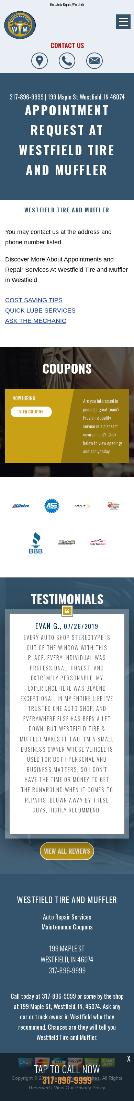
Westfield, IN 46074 (102, 96)
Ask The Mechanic (35, 320)
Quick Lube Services (40, 310)
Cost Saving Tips (34, 300)
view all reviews (67, 850)
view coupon (31, 411)
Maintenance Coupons (67, 926)
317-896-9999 (27, 96)
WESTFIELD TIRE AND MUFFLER (67, 210)
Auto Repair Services (67, 916)
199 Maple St (63, 96)
